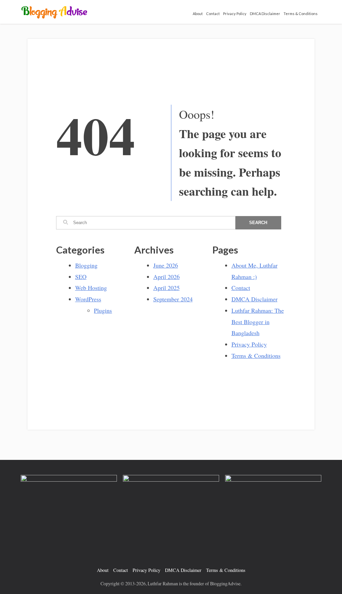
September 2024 (173, 299)
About (198, 13)
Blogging (86, 265)
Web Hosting (91, 288)
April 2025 (166, 288)
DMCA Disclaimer (265, 13)
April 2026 (166, 277)
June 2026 (165, 265)
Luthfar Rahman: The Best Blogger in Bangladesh (257, 321)
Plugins (103, 310)
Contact (213, 13)
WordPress (88, 299)
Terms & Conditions (301, 13)
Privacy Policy (234, 13)
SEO (81, 277)
